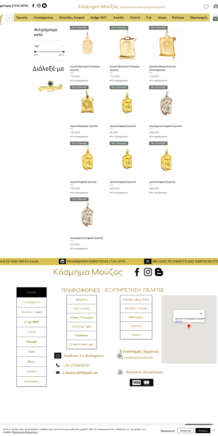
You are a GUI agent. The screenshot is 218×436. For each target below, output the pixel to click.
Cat (31, 351)
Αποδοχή (203, 430)
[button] (22, 17)
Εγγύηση (136, 326)
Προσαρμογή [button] (168, 430)
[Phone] (57, 365)
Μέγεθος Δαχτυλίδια (136, 299)
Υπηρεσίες (81, 299)
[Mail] (57, 372)
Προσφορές (31, 381)
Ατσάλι (31, 331)
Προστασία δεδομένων (25, 432)
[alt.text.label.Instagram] (38, 5)
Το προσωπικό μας (81, 344)
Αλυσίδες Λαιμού (32, 312)
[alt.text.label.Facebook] (33, 5)
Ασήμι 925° (31, 322)
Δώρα (31, 361)
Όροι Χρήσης (81, 308)
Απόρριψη (185, 430)
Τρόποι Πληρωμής (82, 317)
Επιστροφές (136, 317)
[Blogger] (44, 5)
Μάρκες (136, 334)
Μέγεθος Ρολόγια (136, 308)
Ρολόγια (31, 371)
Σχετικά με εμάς (81, 326)
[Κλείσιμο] (214, 430)
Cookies (81, 335)
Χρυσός (32, 292)
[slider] (35, 52)
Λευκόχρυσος (31, 302)
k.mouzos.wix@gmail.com (80, 372)
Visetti (31, 341)
